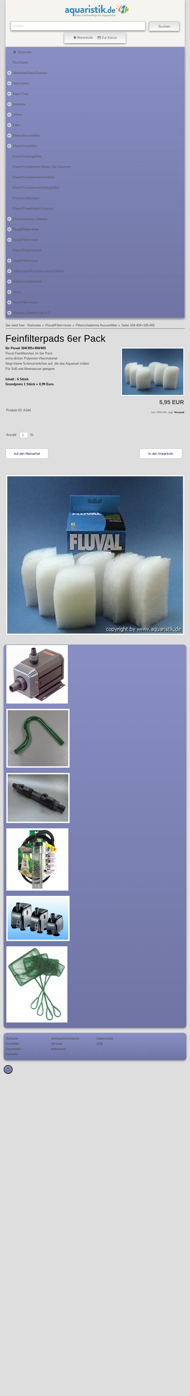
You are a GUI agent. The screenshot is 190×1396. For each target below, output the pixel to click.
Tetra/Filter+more (22, 302)
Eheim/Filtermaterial (27, 250)
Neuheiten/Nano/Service (27, 72)
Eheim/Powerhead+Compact (33, 208)
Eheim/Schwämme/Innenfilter (34, 177)
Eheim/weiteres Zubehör (27, 218)
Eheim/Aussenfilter (24, 135)
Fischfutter (20, 62)
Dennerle (16, 104)
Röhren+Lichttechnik (25, 281)
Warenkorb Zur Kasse (96, 37)
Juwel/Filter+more (23, 260)
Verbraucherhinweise (65, 1038)
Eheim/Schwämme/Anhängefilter (36, 188)
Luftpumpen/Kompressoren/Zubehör (36, 271)
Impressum (58, 1048)
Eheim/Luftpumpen (26, 198)
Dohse (15, 114)
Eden (14, 124)
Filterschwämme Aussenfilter (96, 325)
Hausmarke (18, 83)
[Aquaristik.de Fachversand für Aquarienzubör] (97, 15)
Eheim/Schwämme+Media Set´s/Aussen (42, 167)
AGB (99, 1043)
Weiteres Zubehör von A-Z (29, 312)
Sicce (14, 291)
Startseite (24, 52)
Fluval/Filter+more (23, 229)
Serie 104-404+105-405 (138, 325)
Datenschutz (104, 1038)
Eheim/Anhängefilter (27, 156)
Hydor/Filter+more (23, 239)
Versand (179, 412)
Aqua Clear (18, 93)
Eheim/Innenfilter (22, 145)
